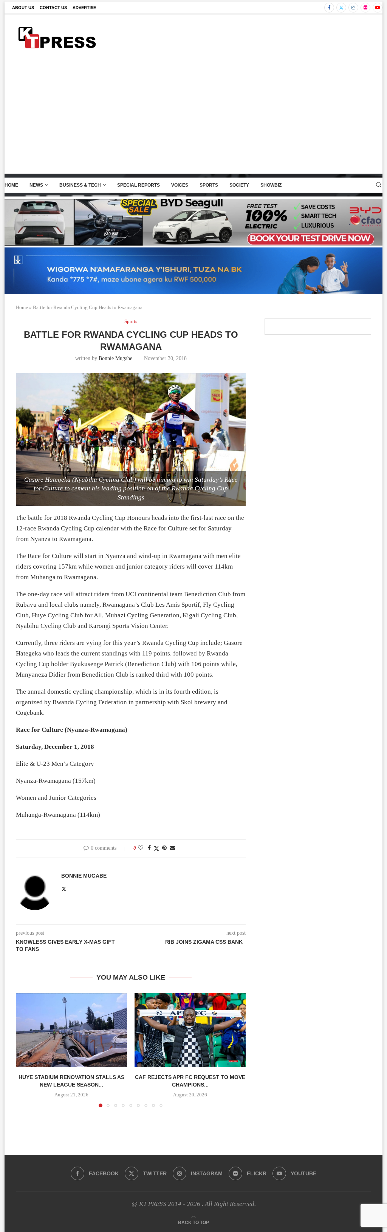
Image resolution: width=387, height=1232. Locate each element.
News (36, 185)
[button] (26, 1049)
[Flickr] (365, 7)
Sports (209, 185)
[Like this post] (140, 848)
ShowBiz (271, 185)
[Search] (378, 185)
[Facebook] (329, 7)
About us (23, 7)
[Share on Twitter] (156, 848)
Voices (179, 185)
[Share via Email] (172, 848)
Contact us (53, 7)
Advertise (84, 7)
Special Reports (138, 185)
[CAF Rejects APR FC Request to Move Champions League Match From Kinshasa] (190, 1030)
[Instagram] (353, 7)
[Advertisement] (193, 117)
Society (239, 185)
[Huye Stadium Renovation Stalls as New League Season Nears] (71, 1030)
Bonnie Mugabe (115, 358)
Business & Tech (80, 185)
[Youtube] (377, 7)
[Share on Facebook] (149, 848)
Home (11, 185)
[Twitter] (341, 7)
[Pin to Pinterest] (164, 848)
